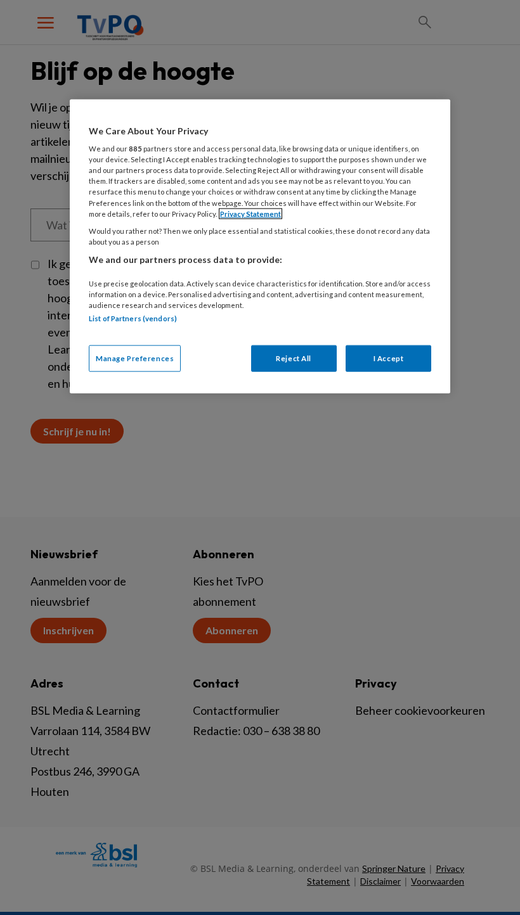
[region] (260, 246)
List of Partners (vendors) (133, 318)
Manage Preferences (135, 358)
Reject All (293, 358)
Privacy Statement (250, 213)
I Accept (389, 358)
